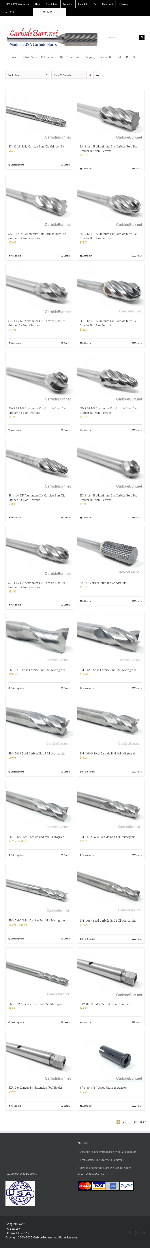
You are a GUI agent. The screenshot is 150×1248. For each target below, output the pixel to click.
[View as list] (97, 75)
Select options (17, 164)
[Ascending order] (46, 75)
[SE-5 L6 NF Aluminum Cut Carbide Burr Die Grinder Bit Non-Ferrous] (110, 202)
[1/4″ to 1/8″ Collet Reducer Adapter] (110, 1056)
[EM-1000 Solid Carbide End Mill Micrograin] (39, 638)
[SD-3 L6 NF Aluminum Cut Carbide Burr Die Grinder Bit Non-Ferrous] (110, 464)
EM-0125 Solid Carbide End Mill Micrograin (36, 1004)
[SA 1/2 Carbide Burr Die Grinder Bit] (110, 551)
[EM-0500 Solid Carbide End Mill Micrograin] (110, 722)
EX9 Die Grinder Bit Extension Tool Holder (107, 1004)
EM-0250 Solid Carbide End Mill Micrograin (36, 920)
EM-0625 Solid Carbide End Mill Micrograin (36, 753)
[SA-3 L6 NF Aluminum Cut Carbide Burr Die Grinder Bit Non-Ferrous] (39, 202)
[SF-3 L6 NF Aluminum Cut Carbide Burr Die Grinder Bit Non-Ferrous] (39, 464)
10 (135, 1121)
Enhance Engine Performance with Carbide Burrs (108, 1151)
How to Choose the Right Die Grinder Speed (105, 1167)
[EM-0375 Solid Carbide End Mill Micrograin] (39, 805)
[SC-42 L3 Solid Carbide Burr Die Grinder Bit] (39, 115)
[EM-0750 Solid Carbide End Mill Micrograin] (110, 638)
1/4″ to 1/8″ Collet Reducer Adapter (103, 1087)
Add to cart (87, 168)
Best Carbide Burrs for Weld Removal (101, 1160)
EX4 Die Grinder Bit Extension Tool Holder (35, 1087)
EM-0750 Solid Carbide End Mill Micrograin (108, 670)
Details (67, 164)
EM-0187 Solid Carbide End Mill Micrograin (108, 920)
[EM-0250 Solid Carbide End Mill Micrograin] (39, 889)
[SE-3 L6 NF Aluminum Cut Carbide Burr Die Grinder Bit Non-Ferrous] (39, 289)
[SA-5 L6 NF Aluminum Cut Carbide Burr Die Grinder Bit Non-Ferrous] (110, 115)
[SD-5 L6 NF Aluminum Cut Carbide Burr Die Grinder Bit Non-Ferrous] (39, 377)
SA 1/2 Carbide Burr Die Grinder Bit (103, 583)
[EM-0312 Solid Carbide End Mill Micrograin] (110, 805)
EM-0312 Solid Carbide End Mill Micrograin (108, 837)
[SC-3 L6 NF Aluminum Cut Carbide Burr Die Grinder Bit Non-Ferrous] (39, 551)
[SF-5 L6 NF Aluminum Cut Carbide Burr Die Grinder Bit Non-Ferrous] (110, 377)
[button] (134, 57)
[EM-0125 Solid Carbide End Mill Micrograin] (39, 973)
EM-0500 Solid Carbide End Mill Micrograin (108, 753)
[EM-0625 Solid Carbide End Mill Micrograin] (39, 722)
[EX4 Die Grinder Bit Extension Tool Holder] (39, 1056)
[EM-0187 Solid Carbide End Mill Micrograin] (110, 889)
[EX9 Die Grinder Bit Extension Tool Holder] (110, 973)
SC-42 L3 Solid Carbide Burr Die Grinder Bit (36, 146)
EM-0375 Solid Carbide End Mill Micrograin (36, 837)
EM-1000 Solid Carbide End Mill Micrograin (36, 670)
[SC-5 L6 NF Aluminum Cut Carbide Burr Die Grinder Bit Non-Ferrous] (110, 289)
